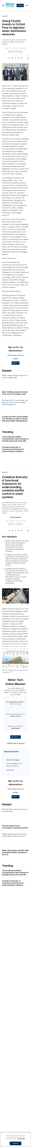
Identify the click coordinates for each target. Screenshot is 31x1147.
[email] (22, 58)
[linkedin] (12, 58)
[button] (3, 5)
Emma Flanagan (15, 517)
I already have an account (16, 743)
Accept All (15, 1143)
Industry (5, 16)
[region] (15, 1139)
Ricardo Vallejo (21, 590)
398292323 (13, 590)
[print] (28, 58)
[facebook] (9, 58)
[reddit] (18, 58)
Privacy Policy (21, 1138)
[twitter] (15, 58)
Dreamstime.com (22, 591)
